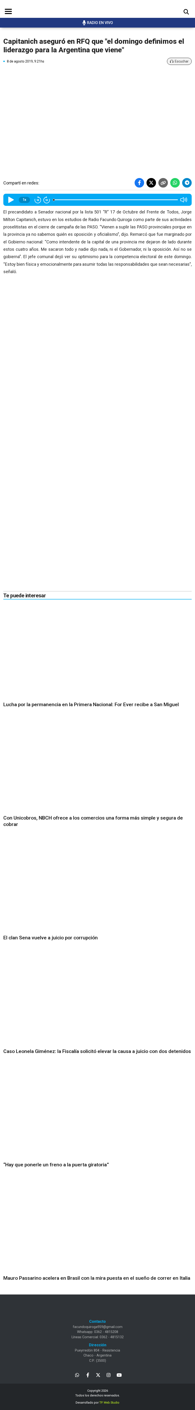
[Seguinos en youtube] (119, 1375)
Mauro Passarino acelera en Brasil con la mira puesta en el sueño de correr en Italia (96, 1278)
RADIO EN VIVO (100, 22)
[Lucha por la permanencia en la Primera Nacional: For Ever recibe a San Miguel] (97, 651)
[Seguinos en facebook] (87, 1375)
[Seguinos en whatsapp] (77, 1375)
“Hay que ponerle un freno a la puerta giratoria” (56, 1165)
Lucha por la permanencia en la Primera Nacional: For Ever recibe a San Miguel (91, 704)
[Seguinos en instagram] (108, 1375)
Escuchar (182, 61)
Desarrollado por (97, 1402)
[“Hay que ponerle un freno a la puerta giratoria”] (97, 1111)
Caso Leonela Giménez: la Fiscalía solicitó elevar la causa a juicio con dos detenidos (97, 1051)
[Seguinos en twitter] (98, 1375)
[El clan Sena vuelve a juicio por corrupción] (97, 884)
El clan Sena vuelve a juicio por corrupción (50, 938)
